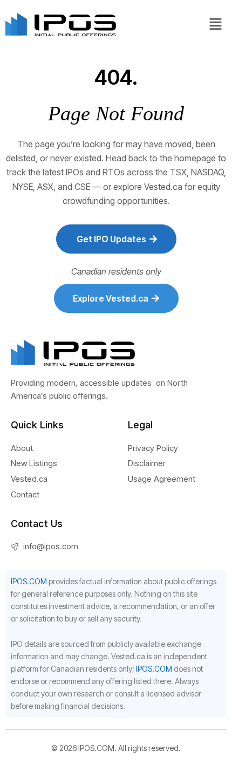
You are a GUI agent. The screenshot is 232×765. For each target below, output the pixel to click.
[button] (216, 24)
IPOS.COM (29, 581)
